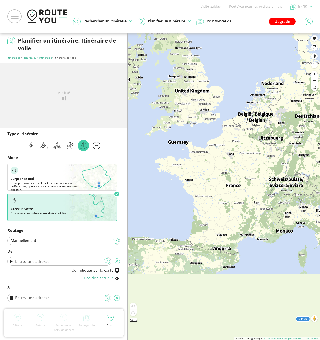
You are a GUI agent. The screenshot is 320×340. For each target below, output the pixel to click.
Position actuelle (98, 278)
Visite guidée (211, 6)
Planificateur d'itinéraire (37, 57)
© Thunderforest (273, 338)
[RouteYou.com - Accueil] (47, 16)
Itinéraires (13, 57)
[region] (224, 186)
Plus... (110, 325)
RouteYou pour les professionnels (255, 6)
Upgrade (282, 21)
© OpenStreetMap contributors (301, 338)
